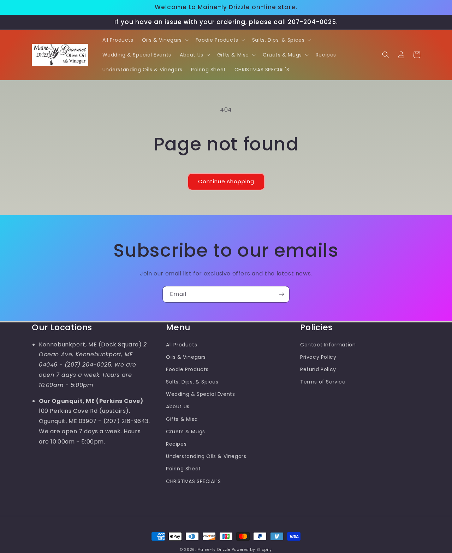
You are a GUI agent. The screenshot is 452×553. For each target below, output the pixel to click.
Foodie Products (187, 369)
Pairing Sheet (183, 468)
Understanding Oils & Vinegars (206, 456)
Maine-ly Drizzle (214, 549)
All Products (181, 344)
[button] (164, 39)
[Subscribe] (281, 294)
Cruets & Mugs (185, 431)
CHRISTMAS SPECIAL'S (193, 481)
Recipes (176, 443)
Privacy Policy (318, 357)
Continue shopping (226, 181)
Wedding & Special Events (200, 394)
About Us (178, 406)
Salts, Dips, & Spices (192, 381)
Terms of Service (323, 381)
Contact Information (328, 344)
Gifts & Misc (182, 419)
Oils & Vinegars (186, 357)
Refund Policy (318, 369)
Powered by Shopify (252, 549)
